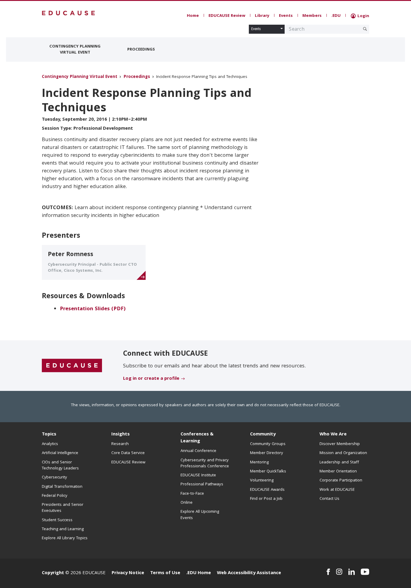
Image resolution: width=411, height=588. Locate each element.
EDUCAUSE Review (227, 16)
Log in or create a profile (151, 379)
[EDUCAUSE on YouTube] (365, 572)
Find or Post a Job (266, 499)
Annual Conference (198, 451)
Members (312, 16)
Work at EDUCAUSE (337, 490)
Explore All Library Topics (65, 538)
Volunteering (261, 480)
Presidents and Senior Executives (62, 508)
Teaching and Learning (63, 529)
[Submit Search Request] (365, 28)
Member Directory (266, 453)
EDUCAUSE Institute (198, 475)
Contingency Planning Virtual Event (74, 49)
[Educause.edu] (72, 366)
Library (262, 16)
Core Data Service (128, 453)
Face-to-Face (192, 494)
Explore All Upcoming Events (200, 515)
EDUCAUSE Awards (267, 490)
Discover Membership (340, 444)
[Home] (68, 13)
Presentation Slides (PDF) (92, 309)
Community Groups (268, 444)
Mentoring (259, 462)
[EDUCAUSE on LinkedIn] (351, 572)
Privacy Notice (128, 573)
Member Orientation (338, 471)
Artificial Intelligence (60, 453)
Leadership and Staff (339, 462)
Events (286, 16)
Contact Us (329, 499)
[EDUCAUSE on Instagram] (339, 572)
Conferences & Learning (197, 438)
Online (187, 503)
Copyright (53, 573)
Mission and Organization (343, 453)
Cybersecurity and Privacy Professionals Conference (205, 463)
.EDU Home (198, 573)
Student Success (57, 520)
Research (120, 444)
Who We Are (333, 434)
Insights (120, 434)
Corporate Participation (341, 480)
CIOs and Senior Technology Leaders (60, 465)
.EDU (336, 16)
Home (193, 16)
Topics (49, 434)
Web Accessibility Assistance (249, 573)
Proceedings (141, 49)
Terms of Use (165, 573)
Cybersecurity (54, 477)
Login (362, 16)
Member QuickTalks (268, 471)
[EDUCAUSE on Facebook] (328, 572)
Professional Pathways (202, 484)
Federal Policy (54, 496)
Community (263, 434)
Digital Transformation (62, 487)
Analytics (50, 444)
